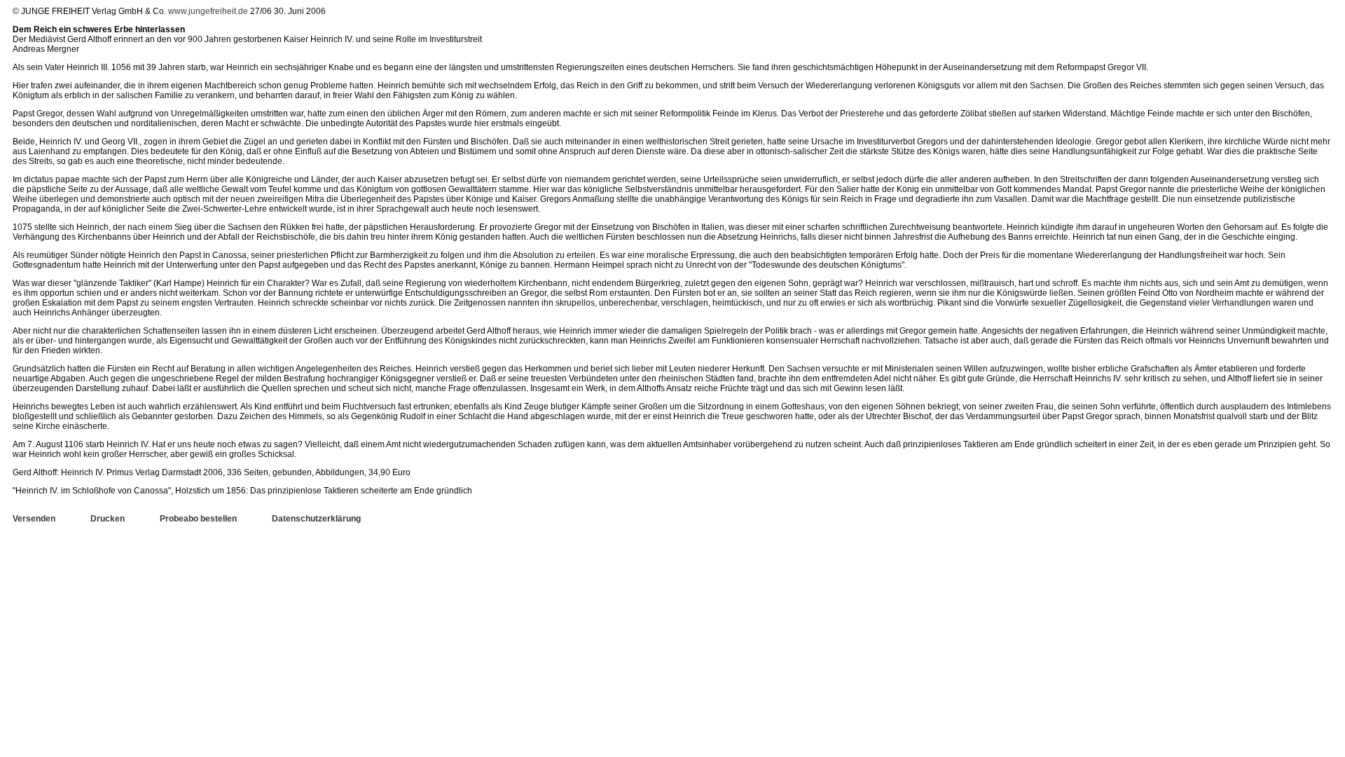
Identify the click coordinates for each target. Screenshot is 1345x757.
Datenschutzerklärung (316, 519)
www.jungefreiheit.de (208, 11)
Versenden (34, 519)
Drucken (107, 519)
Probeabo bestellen (198, 519)
